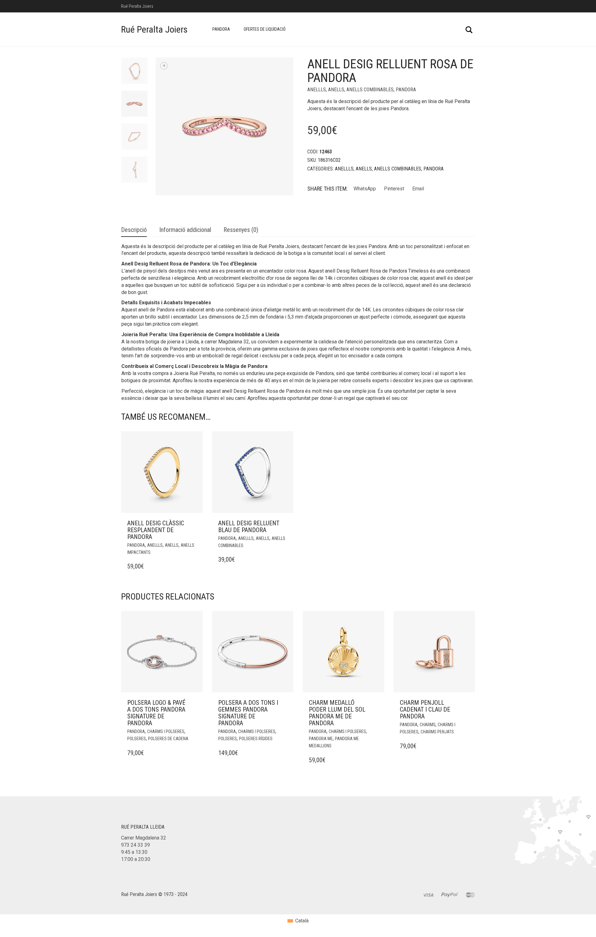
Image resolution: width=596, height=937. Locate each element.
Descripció (134, 229)
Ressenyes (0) (241, 229)
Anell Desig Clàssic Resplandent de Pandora (155, 530)
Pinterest (394, 189)
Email (418, 189)
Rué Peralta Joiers (154, 29)
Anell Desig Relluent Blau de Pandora (248, 526)
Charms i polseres (165, 731)
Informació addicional (185, 229)
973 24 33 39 (135, 845)
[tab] (134, 230)
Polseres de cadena (168, 738)
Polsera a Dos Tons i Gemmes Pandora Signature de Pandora (248, 713)
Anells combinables (370, 90)
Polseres (136, 738)
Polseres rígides (256, 738)
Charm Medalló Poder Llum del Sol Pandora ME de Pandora (337, 713)
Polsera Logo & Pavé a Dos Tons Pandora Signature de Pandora (156, 713)
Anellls (316, 90)
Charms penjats (437, 731)
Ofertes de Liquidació (265, 29)
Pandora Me (321, 738)
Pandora (221, 29)
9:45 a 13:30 (134, 852)
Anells (336, 90)
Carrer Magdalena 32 (143, 838)
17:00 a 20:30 (135, 859)
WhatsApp (365, 189)
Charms (428, 724)
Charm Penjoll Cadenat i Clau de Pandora (425, 709)
